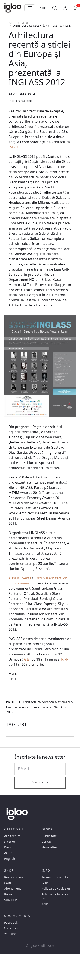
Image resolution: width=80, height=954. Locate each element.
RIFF (64, 659)
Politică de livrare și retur (56, 896)
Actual (8, 853)
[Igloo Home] (12, 8)
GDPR (45, 883)
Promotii (10, 894)
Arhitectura (12, 836)
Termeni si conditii (55, 877)
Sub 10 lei (11, 900)
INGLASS (15, 147)
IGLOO (13, 22)
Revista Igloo (13, 877)
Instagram (11, 928)
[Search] (54, 8)
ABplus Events (20, 578)
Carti (7, 883)
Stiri (25, 22)
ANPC (45, 904)
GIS (27, 659)
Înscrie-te (40, 782)
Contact (47, 842)
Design (9, 847)
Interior (9, 842)
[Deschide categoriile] (29, 7)
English (9, 859)
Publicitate (49, 836)
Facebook (10, 923)
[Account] (65, 8)
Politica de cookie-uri (56, 889)
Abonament (12, 889)
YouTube (10, 934)
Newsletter (49, 847)
